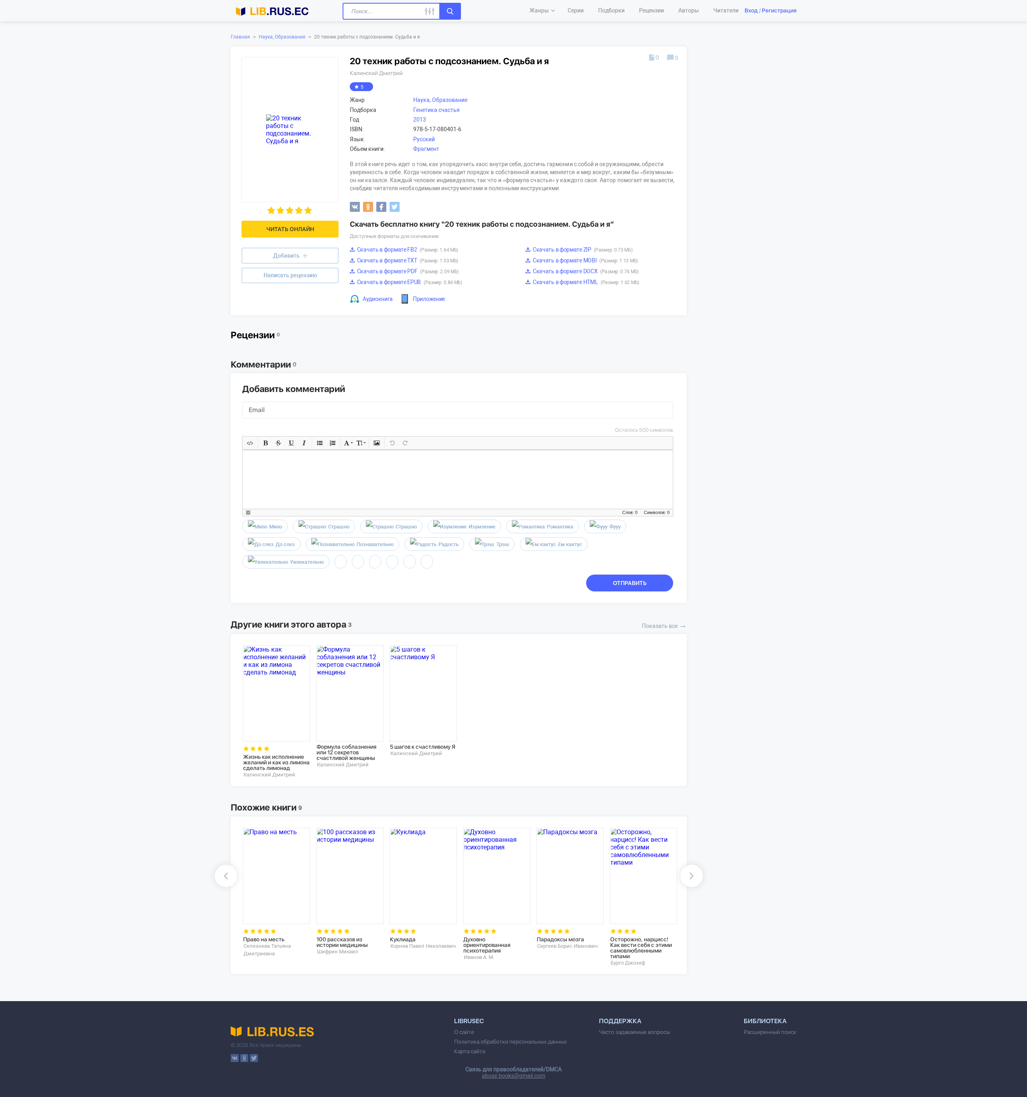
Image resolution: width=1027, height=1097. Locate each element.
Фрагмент (426, 149)
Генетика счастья (436, 110)
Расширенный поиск (770, 1032)
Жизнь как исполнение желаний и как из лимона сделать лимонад (276, 762)
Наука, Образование (282, 37)
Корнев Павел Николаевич (423, 946)
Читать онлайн (290, 229)
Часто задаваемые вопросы (634, 1032)
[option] (274, 711)
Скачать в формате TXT (407, 260)
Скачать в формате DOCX (585, 271)
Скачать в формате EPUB (409, 282)
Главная (240, 37)
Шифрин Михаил (337, 952)
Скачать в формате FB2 (407, 249)
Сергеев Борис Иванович (567, 946)
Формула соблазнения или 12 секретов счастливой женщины (346, 752)
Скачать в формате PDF (407, 271)
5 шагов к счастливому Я (422, 747)
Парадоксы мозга (560, 939)
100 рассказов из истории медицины (342, 942)
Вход (751, 10)
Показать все (664, 625)
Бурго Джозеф (628, 963)
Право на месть (263, 939)
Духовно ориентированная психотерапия (486, 945)
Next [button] (691, 876)
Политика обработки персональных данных (510, 1041)
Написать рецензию (290, 275)
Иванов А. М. (479, 957)
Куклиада (403, 939)
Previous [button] (226, 876)
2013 (419, 119)
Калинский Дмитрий (376, 73)
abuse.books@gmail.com (513, 1076)
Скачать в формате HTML (585, 282)
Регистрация (779, 10)
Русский (424, 139)
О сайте (464, 1032)
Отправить (630, 583)
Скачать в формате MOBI (585, 260)
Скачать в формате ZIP (582, 249)
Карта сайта (469, 1051)
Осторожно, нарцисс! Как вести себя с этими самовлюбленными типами (641, 947)
